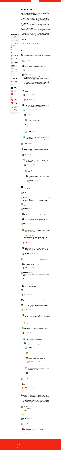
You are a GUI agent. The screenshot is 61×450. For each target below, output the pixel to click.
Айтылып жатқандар (14, 43)
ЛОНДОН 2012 (15, 93)
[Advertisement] (15, 21)
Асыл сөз (36, 3)
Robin (24, 223)
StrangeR (24, 289)
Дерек (44, 3)
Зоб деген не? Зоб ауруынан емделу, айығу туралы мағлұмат (15, 59)
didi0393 (24, 299)
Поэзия (13, 3)
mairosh (24, 418)
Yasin (24, 203)
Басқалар (47, 3)
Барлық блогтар (13, 113)
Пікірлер (11, 45)
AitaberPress (15, 99)
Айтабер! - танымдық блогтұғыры (15, 103)
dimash (25, 294)
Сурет (30, 3)
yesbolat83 (25, 143)
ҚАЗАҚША (13, 65)
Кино (16, 3)
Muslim (24, 278)
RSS (17, 40)
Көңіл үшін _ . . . (16, 87)
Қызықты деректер (16, 106)
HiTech (23, 3)
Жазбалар (14, 45)
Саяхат (41, 3)
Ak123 (28, 123)
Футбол (27, 3)
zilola (25, 74)
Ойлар (33, 3)
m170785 (26, 47)
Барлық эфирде (12, 75)
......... (22, 46)
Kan (24, 197)
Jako (26, 154)
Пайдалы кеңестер (23, 11)
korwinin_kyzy (26, 60)
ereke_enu (25, 213)
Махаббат (19, 3)
